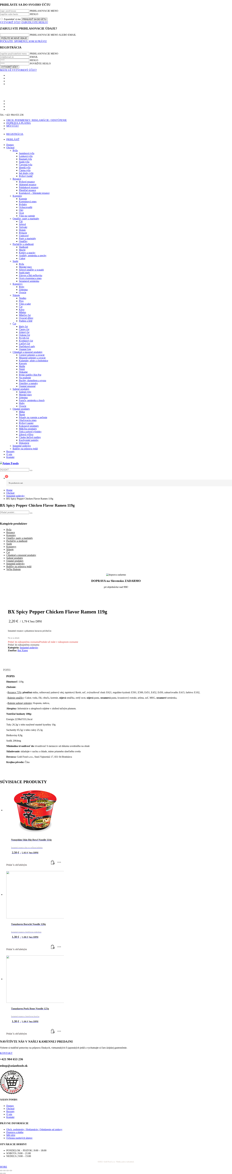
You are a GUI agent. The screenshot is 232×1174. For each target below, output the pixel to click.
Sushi (9, 543)
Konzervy (11, 546)
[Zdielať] (7, 1170)
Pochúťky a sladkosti (16, 541)
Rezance (10, 532)
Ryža (8, 529)
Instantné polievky (15, 563)
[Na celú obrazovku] (4, 1170)
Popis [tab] (7, 669)
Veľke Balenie (13, 569)
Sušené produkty (14, 558)
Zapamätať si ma (12, 19)
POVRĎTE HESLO (40, 63)
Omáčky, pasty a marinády (19, 538)
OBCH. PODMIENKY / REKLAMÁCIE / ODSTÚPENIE (36, 120)
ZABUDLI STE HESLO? (34, 22)
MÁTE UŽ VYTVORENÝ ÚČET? (18, 70)
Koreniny (11, 535)
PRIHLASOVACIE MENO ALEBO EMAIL (53, 34)
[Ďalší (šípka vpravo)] (4, 1173)
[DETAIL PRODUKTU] (59, 862)
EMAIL (34, 57)
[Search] (31, 513)
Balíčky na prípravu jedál (18, 566)
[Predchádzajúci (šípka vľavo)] (1, 1173)
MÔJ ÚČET (12, 125)
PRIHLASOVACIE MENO (44, 10)
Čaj (8, 552)
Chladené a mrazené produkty (21, 555)
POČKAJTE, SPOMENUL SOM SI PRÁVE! (23, 41)
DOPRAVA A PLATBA (18, 123)
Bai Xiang (23, 650)
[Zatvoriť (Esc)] (10, 1170)
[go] (31, 470)
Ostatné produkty (15, 560)
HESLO (34, 14)
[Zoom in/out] (1, 1170)
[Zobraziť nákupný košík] (119, 477)
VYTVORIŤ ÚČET (10, 22)
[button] (43, 642)
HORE (3, 1166)
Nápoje (10, 549)
